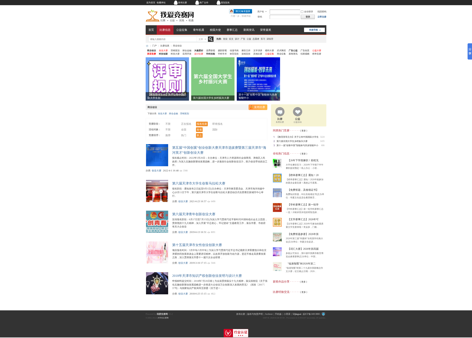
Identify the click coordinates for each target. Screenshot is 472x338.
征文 (231, 39)
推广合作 (203, 2)
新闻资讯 (248, 29)
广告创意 (305, 50)
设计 (237, 39)
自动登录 (308, 11)
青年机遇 (198, 29)
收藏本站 (161, 2)
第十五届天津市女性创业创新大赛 (197, 245)
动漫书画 (234, 50)
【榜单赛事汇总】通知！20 (303, 175)
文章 (201, 39)
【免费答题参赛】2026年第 (303, 234)
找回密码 (321, 11)
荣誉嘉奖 (265, 29)
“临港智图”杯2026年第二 (302, 263)
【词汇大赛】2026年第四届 (303, 249)
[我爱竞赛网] (170, 23)
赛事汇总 (232, 29)
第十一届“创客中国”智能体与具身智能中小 (297, 145)
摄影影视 (222, 50)
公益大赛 (316, 50)
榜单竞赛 (316, 54)
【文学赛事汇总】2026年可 (303, 219)
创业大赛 (163, 50)
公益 (249, 39)
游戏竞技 (246, 54)
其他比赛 (257, 54)
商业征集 (281, 54)
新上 (199, 135)
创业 (225, 39)
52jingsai (297, 314)
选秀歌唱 (210, 50)
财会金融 (187, 50)
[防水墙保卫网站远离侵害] (323, 314)
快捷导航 (313, 30)
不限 (168, 124)
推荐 (168, 135)
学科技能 (210, 54)
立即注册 (321, 16)
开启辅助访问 (303, 2)
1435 (322, 141)
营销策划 (175, 50)
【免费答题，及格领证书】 (303, 190)
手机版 (278, 314)
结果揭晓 (305, 54)
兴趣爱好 (198, 50)
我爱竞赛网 (147, 45)
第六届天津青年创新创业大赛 (193, 214)
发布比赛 (182, 2)
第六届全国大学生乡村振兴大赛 (211, 98)
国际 (215, 129)
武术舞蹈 (281, 50)
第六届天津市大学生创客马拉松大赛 (198, 183)
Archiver (269, 314)
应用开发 (187, 54)
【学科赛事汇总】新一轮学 (303, 204)
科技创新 (163, 54)
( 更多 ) (303, 130)
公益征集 (181, 29)
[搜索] (211, 39)
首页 (151, 29)
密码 (260, 16)
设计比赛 (198, 54)
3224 (322, 137)
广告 (243, 39)
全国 (183, 129)
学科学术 (222, 54)
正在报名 (186, 124)
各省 (199, 129)
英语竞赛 (151, 54)
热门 (183, 135)
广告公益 (293, 50)
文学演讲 (257, 50)
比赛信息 (165, 29)
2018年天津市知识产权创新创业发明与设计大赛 (207, 276)
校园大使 (215, 29)
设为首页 (150, 2)
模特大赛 (269, 50)
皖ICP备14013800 (311, 314)
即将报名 (217, 124)
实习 (263, 39)
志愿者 (256, 39)
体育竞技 (234, 54)
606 (322, 145)
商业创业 (151, 50)
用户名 (260, 11)
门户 (154, 45)
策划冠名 (225, 2)
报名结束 (202, 124)
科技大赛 (175, 54)
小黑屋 (287, 314)
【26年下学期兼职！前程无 (303, 160)
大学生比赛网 (163, 318)
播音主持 (246, 50)
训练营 (270, 39)
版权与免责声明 (255, 314)
